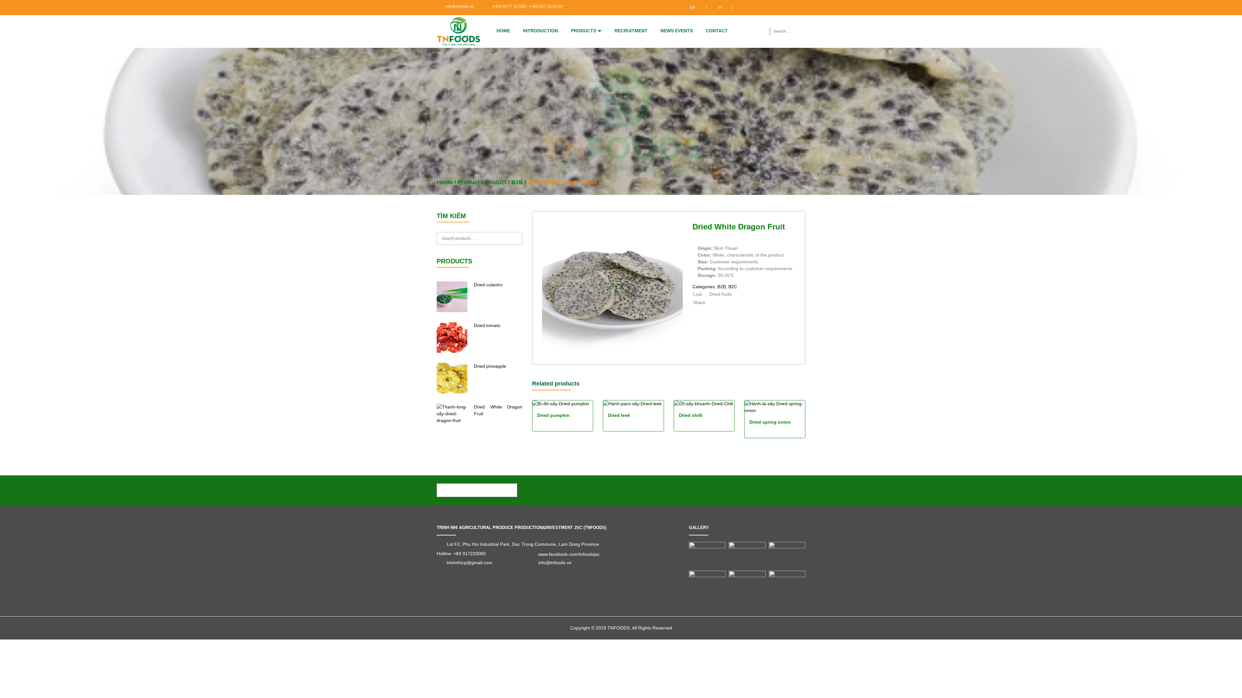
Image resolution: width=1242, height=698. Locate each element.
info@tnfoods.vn (459, 6)
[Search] (515, 238)
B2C (732, 286)
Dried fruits (720, 294)
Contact (717, 30)
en (692, 7)
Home (503, 30)
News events (676, 30)
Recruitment (631, 30)
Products (583, 30)
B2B (517, 182)
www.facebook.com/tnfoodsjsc (569, 554)
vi (720, 7)
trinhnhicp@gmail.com (469, 562)
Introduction (540, 30)
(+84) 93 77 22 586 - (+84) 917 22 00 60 (527, 6)
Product (469, 182)
